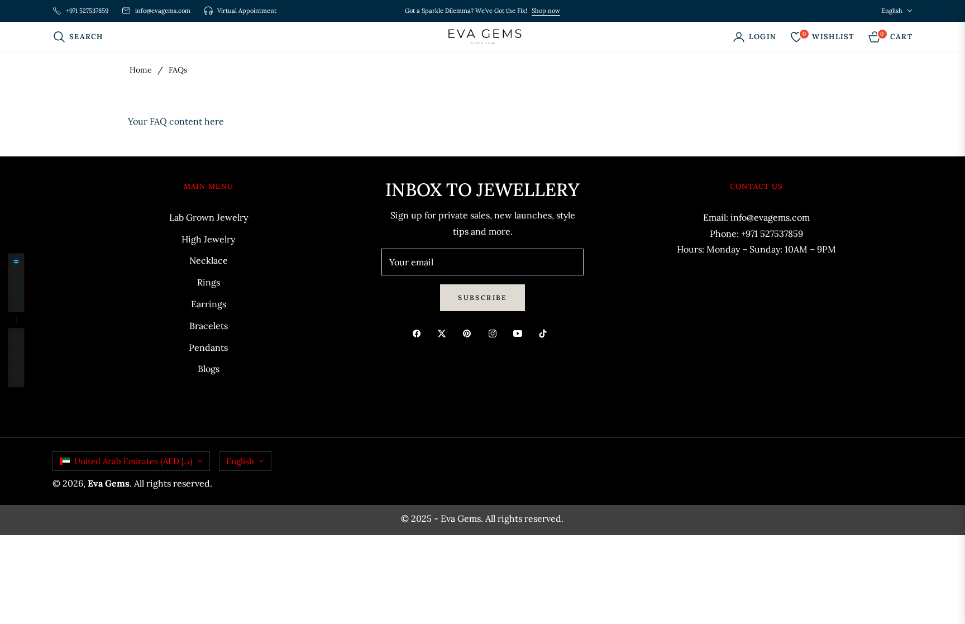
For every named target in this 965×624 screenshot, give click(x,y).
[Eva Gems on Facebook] (419, 333)
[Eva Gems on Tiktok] (545, 333)
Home (141, 70)
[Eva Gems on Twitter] (444, 333)
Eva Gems (109, 483)
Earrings (208, 303)
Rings (208, 282)
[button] (81, 37)
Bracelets (208, 325)
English (891, 11)
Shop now (546, 11)
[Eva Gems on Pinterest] (469, 333)
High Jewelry (208, 239)
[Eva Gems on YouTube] (520, 333)
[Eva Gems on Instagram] (495, 333)
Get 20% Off (16, 357)
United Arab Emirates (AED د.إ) (133, 461)
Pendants (208, 347)
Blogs (208, 368)
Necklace (208, 260)
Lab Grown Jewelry (208, 217)
